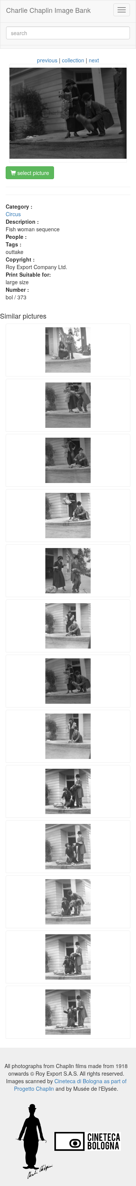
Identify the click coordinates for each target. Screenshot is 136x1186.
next (94, 60)
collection (73, 60)
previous (47, 60)
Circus (13, 214)
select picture (32, 173)
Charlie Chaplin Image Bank (48, 10)
